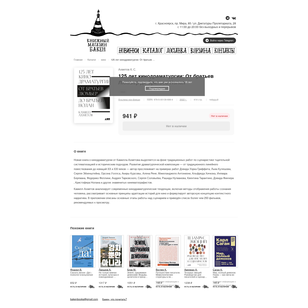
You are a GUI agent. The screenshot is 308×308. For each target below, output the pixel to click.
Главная (78, 59)
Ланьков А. (105, 269)
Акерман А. (190, 269)
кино (103, 59)
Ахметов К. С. (127, 69)
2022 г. (183, 99)
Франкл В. (76, 269)
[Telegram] (228, 18)
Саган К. (218, 269)
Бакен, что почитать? (114, 299)
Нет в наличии (176, 126)
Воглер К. (161, 269)
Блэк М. (131, 269)
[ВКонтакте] (234, 18)
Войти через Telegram (221, 40)
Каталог (92, 59)
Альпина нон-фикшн (129, 99)
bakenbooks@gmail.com (84, 299)
